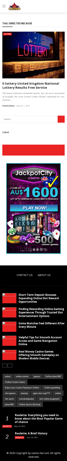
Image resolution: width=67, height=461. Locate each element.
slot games (10, 393)
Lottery (7, 34)
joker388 (9, 404)
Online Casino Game (15, 382)
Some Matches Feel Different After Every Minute (42, 325)
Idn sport (9, 398)
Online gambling (52, 387)
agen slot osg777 (41, 393)
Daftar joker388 (53, 376)
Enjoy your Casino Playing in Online (22, 387)
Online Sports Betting (29, 404)
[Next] (10, 365)
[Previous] (4, 365)
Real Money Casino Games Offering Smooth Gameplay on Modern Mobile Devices (39, 355)
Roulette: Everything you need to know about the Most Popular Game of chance (39, 418)
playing (24, 393)
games (37, 376)
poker (8, 376)
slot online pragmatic (49, 398)
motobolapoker (26, 398)
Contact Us (25, 275)
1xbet (5, 132)
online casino (22, 376)
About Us (44, 275)
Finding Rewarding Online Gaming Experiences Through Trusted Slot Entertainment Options (41, 312)
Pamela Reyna (8, 105)
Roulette (7, 426)
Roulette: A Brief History (31, 433)
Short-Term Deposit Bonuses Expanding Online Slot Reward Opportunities (39, 298)
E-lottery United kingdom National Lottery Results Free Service (30, 85)
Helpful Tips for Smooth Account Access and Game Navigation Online (40, 341)
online (58, 393)
